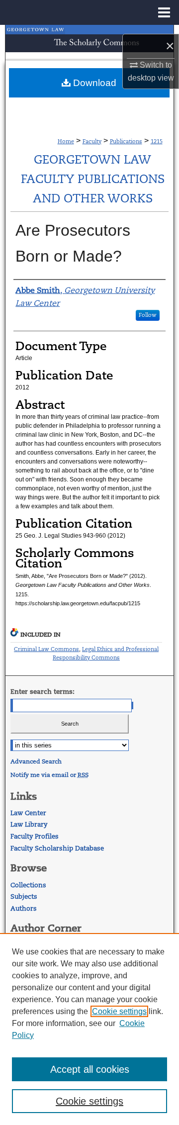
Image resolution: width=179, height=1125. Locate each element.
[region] (89, 1029)
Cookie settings (119, 1011)
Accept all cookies (89, 1069)
